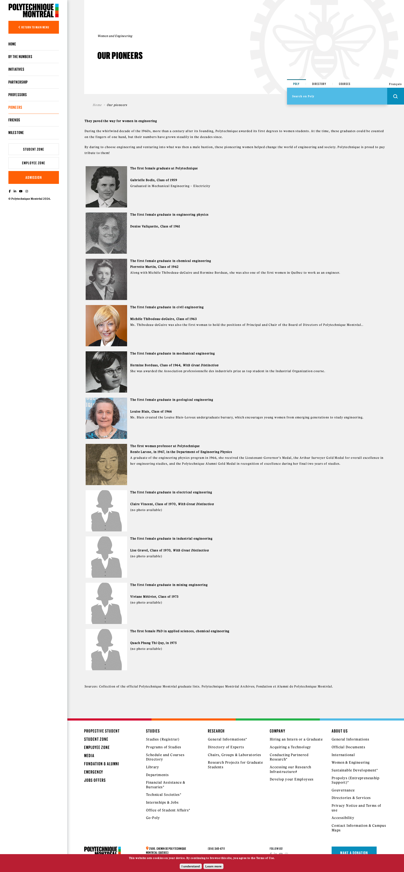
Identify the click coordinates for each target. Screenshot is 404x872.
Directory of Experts (226, 747)
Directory (319, 84)
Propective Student (102, 731)
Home (12, 44)
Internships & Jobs (162, 802)
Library (152, 767)
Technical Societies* (163, 794)
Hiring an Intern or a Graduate (296, 739)
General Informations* (227, 739)
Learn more (213, 866)
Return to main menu (35, 27)
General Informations (350, 739)
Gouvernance (343, 790)
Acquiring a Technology (290, 747)
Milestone (16, 132)
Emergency (93, 772)
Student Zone (33, 149)
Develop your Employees (292, 779)
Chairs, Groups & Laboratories (234, 755)
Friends (14, 120)
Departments (157, 775)
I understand (191, 866)
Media (89, 755)
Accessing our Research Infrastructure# (290, 769)
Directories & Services (351, 798)
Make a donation (354, 853)
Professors (17, 94)
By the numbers (20, 56)
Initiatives (16, 69)
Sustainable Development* (355, 770)
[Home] (33, 10)
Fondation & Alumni (101, 763)
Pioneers (15, 107)
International (343, 755)
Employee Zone (33, 163)
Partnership (18, 82)
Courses (345, 84)
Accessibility (343, 818)
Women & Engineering (351, 762)
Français (395, 84)
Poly (296, 84)
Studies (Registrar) (163, 739)
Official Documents (348, 747)
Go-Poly (153, 818)
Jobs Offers (95, 780)
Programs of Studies (163, 747)
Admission (33, 177)
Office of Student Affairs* (168, 810)
